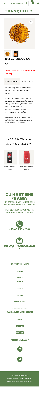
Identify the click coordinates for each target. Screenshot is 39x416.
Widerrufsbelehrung (19, 308)
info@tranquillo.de (19, 247)
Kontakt (20, 295)
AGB (20, 375)
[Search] (27, 3)
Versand (20, 289)
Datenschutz (28, 378)
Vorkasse (20, 319)
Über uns (20, 271)
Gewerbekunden (19, 302)
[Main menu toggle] (4, 3)
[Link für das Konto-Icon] (38, 3)
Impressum (14, 375)
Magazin (20, 277)
